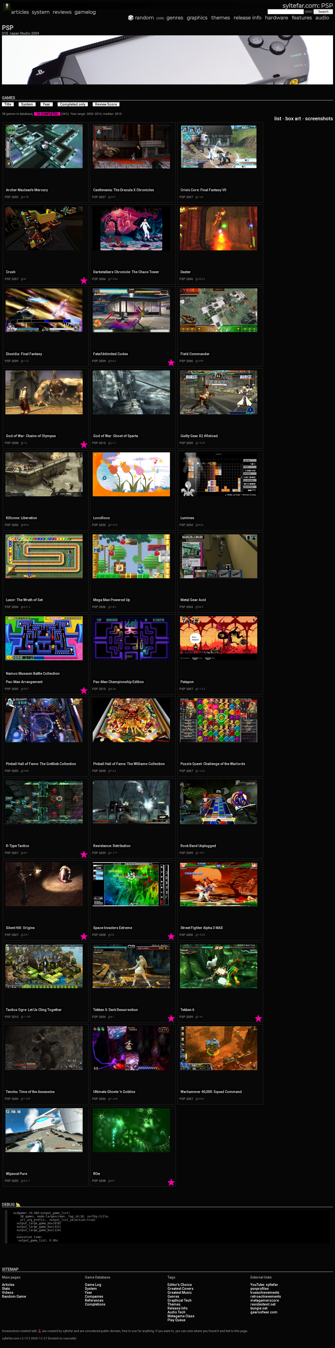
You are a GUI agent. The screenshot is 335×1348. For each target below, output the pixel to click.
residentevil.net (262, 1304)
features (302, 18)
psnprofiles (259, 1289)
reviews (62, 12)
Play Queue (176, 1320)
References (94, 1300)
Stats (6, 1289)
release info (247, 18)
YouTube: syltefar (264, 1285)
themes (220, 18)
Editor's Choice (180, 1285)
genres (175, 18)
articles (20, 12)
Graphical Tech (180, 1300)
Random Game (14, 1296)
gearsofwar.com (263, 1312)
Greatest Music (180, 1292)
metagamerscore (264, 1300)
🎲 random (141, 18)
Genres (173, 1296)
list (277, 118)
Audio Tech (176, 1312)
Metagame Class (181, 1316)
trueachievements (264, 1292)
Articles (8, 1285)
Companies (94, 1296)
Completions (95, 1304)
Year (88, 1292)
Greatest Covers (180, 1289)
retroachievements (265, 1296)
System (91, 1289)
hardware (276, 18)
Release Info (178, 1308)
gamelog (85, 12)
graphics (197, 18)
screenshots (319, 118)
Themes (174, 1304)
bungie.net (258, 1308)
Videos (7, 1292)
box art (293, 118)
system (41, 12)
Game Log (93, 1285)
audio (322, 18)
